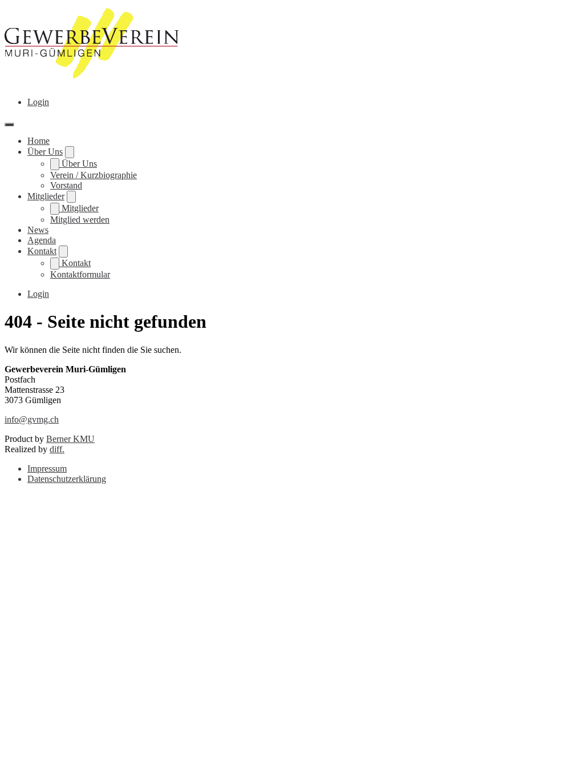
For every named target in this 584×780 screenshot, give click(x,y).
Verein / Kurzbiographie (93, 175)
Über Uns (45, 151)
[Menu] (9, 124)
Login (38, 102)
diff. (57, 449)
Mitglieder (45, 196)
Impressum (47, 468)
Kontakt (41, 251)
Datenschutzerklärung (66, 479)
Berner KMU (70, 439)
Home (38, 141)
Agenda (41, 240)
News (37, 230)
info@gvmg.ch (32, 419)
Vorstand (66, 185)
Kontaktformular (80, 274)
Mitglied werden (80, 219)
